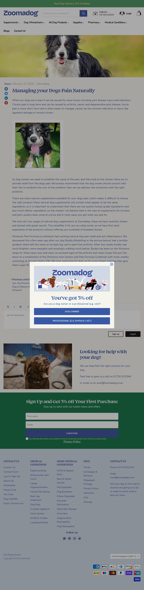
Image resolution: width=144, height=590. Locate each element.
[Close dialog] (111, 264)
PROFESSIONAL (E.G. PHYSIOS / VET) (72, 320)
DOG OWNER (72, 311)
